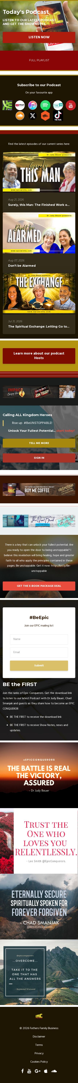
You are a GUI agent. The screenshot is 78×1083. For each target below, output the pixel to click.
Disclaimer (39, 1036)
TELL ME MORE (39, 443)
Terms (39, 1045)
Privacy (39, 1053)
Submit (39, 665)
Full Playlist (39, 60)
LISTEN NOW (39, 37)
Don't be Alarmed (22, 265)
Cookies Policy (39, 1062)
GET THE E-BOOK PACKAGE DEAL (39, 586)
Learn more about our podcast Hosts (39, 356)
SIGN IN (39, 458)
